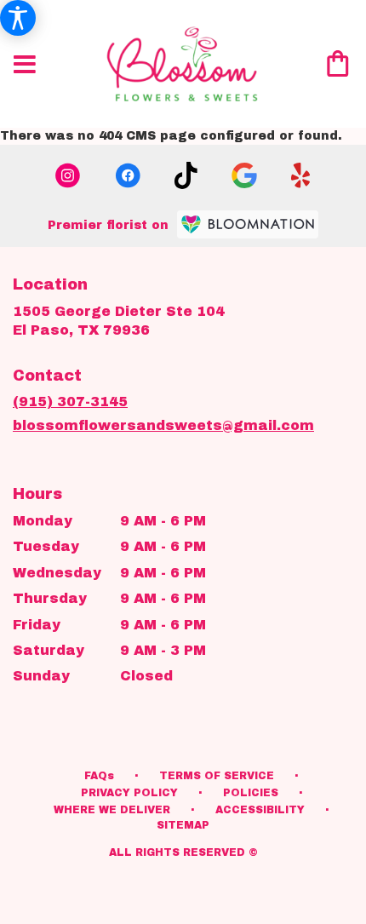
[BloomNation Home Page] (247, 224)
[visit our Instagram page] (68, 175)
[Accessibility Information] (18, 18)
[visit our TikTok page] (185, 175)
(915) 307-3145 (70, 401)
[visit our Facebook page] (127, 175)
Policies (250, 793)
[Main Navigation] (24, 65)
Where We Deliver (112, 810)
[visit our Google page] (244, 175)
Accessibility (260, 810)
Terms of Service (216, 776)
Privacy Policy (129, 793)
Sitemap (183, 825)
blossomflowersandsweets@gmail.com (163, 425)
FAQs (99, 776)
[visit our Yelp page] (301, 175)
